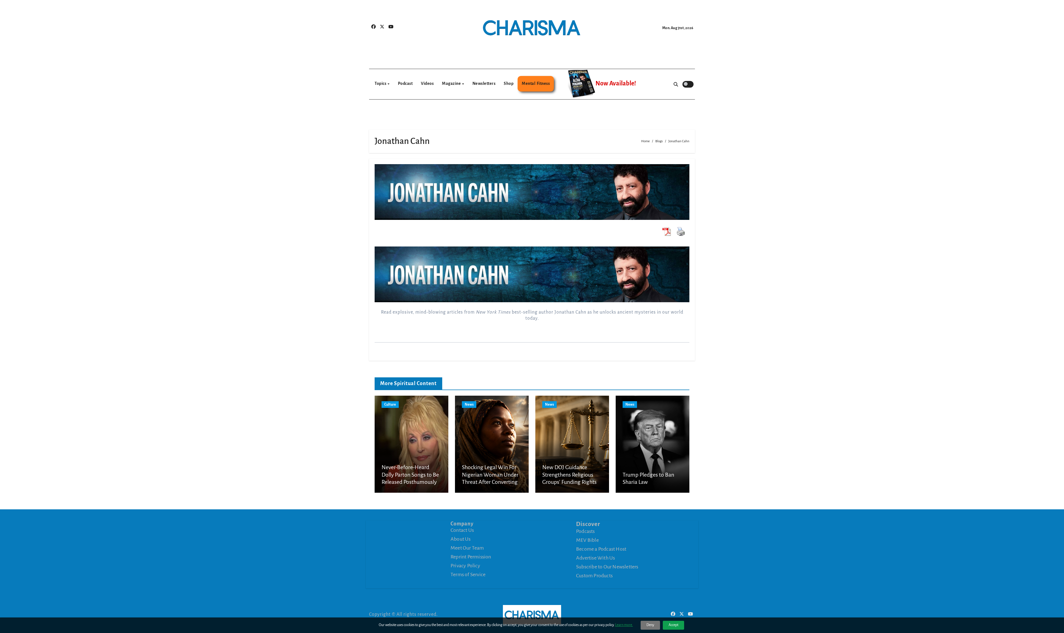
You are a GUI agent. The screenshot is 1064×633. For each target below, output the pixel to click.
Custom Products (594, 575)
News (469, 404)
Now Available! (615, 83)
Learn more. (624, 625)
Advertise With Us (595, 557)
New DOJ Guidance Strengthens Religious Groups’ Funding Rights (569, 474)
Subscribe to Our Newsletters (607, 566)
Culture (390, 404)
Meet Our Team (467, 548)
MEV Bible (587, 540)
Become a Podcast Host (601, 548)
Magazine (452, 83)
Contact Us (462, 530)
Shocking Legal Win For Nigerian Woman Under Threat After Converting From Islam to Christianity (490, 482)
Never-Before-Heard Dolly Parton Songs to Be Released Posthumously (410, 474)
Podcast (405, 83)
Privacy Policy (465, 565)
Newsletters (484, 83)
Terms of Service (468, 574)
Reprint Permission (471, 557)
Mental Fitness (536, 83)
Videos (427, 83)
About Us (461, 539)
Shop (508, 83)
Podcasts (585, 531)
